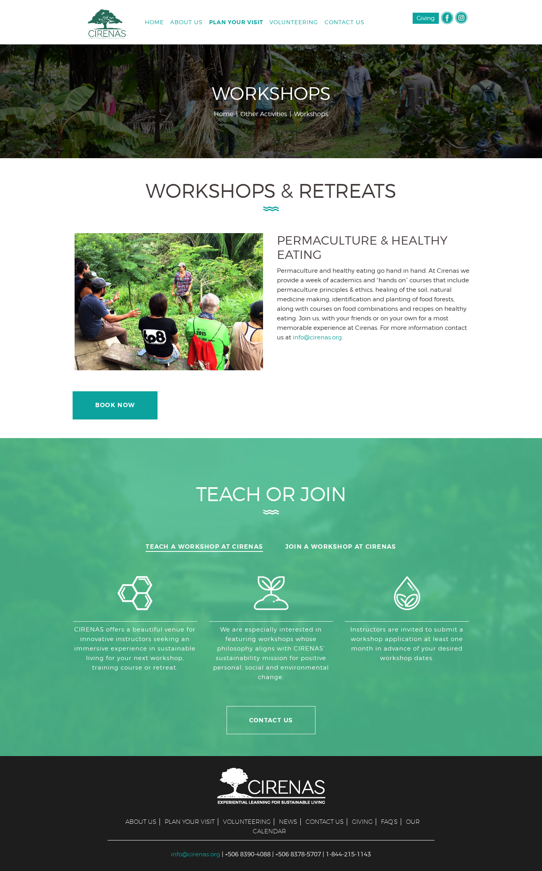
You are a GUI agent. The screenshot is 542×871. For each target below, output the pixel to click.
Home (223, 114)
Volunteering (247, 821)
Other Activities (263, 114)
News (288, 821)
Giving (426, 18)
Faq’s (389, 821)
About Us (140, 821)
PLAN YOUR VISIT (190, 821)
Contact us (325, 821)
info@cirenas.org (317, 337)
